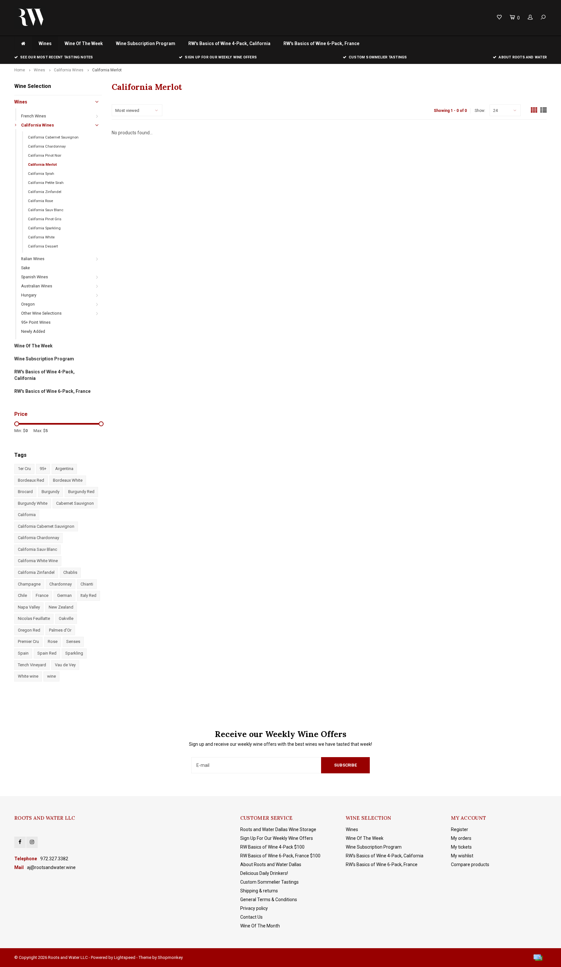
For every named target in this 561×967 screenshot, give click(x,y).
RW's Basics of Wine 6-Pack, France (321, 43)
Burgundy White (32, 503)
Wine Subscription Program (145, 43)
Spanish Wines (34, 276)
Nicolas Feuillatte (34, 618)
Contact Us (251, 917)
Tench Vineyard (32, 664)
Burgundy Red (81, 491)
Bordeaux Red (31, 480)
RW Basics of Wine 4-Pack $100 (272, 847)
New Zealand (61, 607)
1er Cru (24, 468)
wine (51, 676)
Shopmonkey (170, 957)
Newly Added (33, 331)
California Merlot (107, 70)
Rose (52, 641)
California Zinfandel (44, 192)
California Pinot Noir (44, 155)
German (64, 595)
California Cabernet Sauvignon (53, 137)
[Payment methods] (538, 957)
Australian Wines (36, 286)
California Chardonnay (47, 146)
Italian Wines (32, 258)
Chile (22, 595)
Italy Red (88, 595)
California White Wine (38, 560)
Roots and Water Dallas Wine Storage (278, 829)
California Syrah (41, 174)
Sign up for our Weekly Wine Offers (220, 57)
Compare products (470, 864)
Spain (23, 653)
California (27, 514)
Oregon (28, 304)
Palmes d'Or (60, 630)
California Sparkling (44, 228)
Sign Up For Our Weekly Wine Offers (276, 838)
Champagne (29, 584)
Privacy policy (254, 908)
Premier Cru (28, 641)
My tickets (461, 847)
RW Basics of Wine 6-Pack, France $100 (280, 855)
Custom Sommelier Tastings (378, 57)
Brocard (25, 491)
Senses (73, 641)
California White (41, 237)
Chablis (70, 572)
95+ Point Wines (36, 322)
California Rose (40, 201)
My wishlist (462, 855)
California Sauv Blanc (45, 210)
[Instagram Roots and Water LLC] (32, 842)
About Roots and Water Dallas (270, 864)
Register (459, 829)
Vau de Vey (65, 664)
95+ (43, 468)
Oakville (66, 618)
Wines (45, 43)
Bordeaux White (67, 480)
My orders (461, 838)
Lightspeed (124, 957)
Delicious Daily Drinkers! (264, 873)
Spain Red (46, 653)
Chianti (87, 584)
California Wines (68, 70)
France (42, 595)
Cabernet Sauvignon (75, 503)
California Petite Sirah (46, 183)
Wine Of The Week (84, 43)
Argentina (64, 468)
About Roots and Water (523, 57)
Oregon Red (29, 630)
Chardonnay (60, 584)
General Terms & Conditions (268, 899)
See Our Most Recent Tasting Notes (56, 57)
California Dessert (43, 246)
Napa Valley (29, 607)
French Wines (33, 116)
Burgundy (50, 491)
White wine (28, 676)
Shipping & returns (259, 890)
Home (19, 70)
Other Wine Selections (41, 313)
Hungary (28, 295)
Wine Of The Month (260, 925)
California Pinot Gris (44, 219)
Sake (25, 267)
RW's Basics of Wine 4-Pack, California (229, 43)
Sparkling (74, 653)
